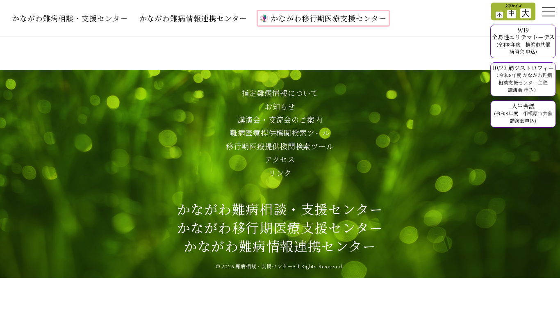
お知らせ (280, 106)
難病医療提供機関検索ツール (280, 132)
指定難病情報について (280, 92)
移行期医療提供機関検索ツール (280, 146)
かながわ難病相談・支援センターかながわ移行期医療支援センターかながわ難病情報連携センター (280, 227)
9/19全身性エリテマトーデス (523, 40)
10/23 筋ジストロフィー (523, 78)
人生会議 (523, 113)
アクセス (280, 159)
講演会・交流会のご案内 (280, 119)
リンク (280, 172)
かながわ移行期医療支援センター (329, 18)
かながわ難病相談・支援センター (70, 18)
